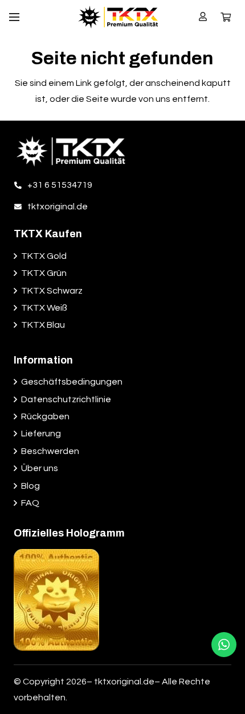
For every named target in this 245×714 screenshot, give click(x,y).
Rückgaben (45, 416)
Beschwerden (50, 451)
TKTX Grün (44, 273)
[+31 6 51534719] (20, 185)
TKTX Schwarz (52, 290)
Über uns (39, 468)
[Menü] (14, 17)
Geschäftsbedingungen (71, 381)
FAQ (30, 502)
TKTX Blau (43, 324)
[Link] (118, 17)
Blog (30, 485)
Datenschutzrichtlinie (66, 399)
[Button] (203, 16)
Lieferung (41, 433)
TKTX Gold (44, 256)
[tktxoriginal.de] (20, 206)
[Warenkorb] (226, 17)
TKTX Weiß (44, 307)
